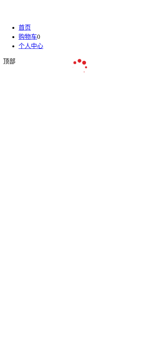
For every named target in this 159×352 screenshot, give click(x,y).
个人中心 (31, 46)
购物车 (28, 36)
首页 (25, 27)
